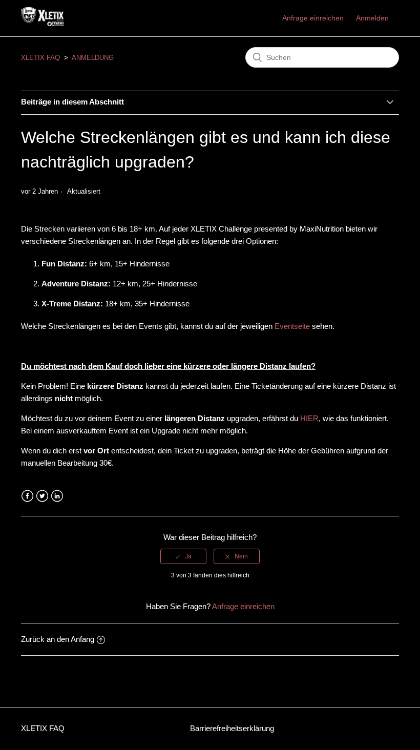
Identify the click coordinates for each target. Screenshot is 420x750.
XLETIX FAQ (40, 57)
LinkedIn (57, 496)
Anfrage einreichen (313, 18)
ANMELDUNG (93, 57)
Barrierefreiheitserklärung (232, 728)
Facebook (27, 496)
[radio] (183, 556)
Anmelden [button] (372, 18)
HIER (309, 418)
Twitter (42, 496)
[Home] (42, 23)
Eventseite (293, 326)
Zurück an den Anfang (57, 639)
